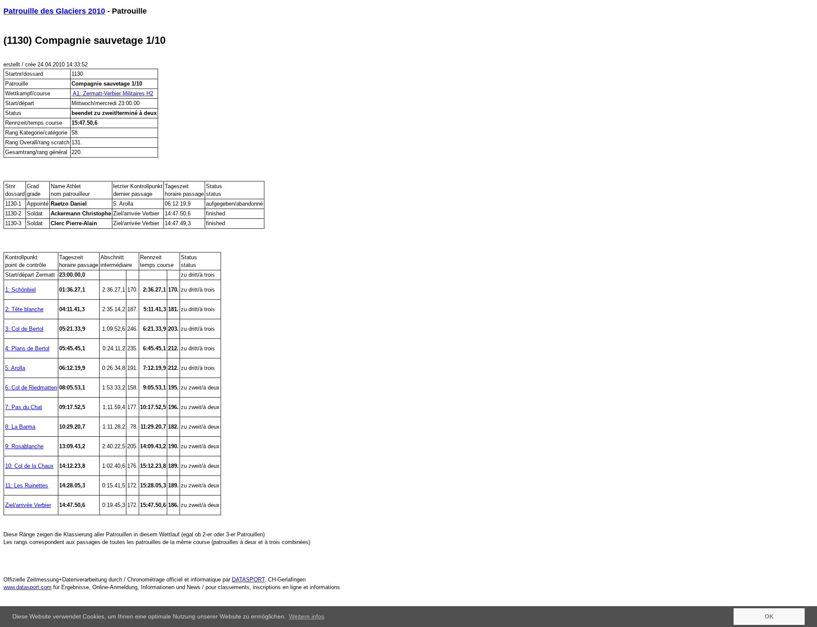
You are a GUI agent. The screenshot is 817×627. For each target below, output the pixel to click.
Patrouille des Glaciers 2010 (54, 11)
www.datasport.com (27, 587)
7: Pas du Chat (23, 407)
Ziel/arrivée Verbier (28, 505)
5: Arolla (15, 368)
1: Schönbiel (20, 289)
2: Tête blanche (24, 309)
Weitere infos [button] (306, 616)
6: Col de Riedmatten (31, 387)
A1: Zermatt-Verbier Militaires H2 (112, 93)
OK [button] (769, 616)
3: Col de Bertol (24, 329)
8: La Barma (20, 427)
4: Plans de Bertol (27, 348)
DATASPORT (248, 579)
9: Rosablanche (24, 446)
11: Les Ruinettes (26, 485)
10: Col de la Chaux (29, 466)
